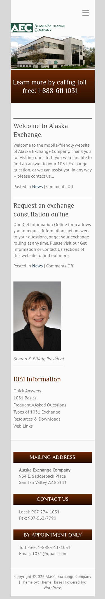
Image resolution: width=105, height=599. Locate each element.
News (37, 186)
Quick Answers (27, 391)
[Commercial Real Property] (53, 39)
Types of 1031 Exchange (36, 412)
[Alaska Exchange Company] (50, 29)
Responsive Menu (85, 13)
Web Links (23, 426)
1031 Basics (24, 398)
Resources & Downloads (36, 419)
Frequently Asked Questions (39, 405)
